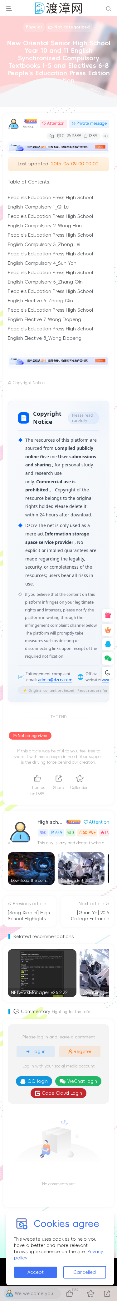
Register (82, 1051)
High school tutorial (51, 822)
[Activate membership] (108, 630)
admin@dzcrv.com (55, 679)
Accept (35, 1272)
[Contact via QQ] (108, 644)
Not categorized (32, 736)
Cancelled (84, 1272)
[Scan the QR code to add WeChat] (108, 658)
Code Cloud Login (62, 1093)
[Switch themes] (108, 673)
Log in (39, 1051)
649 (58, 833)
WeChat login (82, 1081)
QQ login (37, 1081)
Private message (91, 123)
